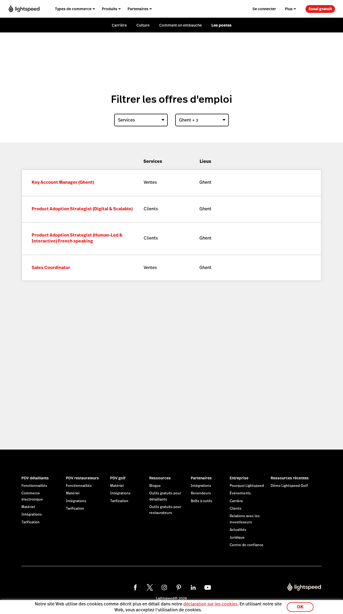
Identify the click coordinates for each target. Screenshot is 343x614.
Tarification (30, 522)
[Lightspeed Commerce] (24, 9)
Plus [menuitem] (289, 9)
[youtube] (207, 587)
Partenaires (201, 478)
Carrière (236, 501)
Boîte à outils (201, 501)
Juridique (237, 537)
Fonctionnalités (34, 485)
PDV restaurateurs (82, 478)
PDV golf (117, 478)
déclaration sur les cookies (210, 604)
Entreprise (239, 478)
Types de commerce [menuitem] (73, 9)
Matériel (28, 507)
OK (300, 607)
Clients (235, 508)
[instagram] (164, 587)
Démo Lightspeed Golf (289, 485)
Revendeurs (201, 493)
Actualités (238, 529)
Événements (240, 493)
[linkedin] (193, 587)
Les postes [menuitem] (221, 25)
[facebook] (135, 587)
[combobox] (141, 120)
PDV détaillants (35, 478)
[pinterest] (178, 587)
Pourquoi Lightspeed (247, 485)
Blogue (155, 485)
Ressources (160, 478)
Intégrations (31, 514)
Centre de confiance (246, 545)
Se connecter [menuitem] (264, 9)
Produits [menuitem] (109, 9)
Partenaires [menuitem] (138, 9)
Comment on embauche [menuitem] (180, 25)
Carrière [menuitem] (119, 25)
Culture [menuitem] (143, 25)
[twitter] (149, 587)
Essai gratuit (320, 9)
